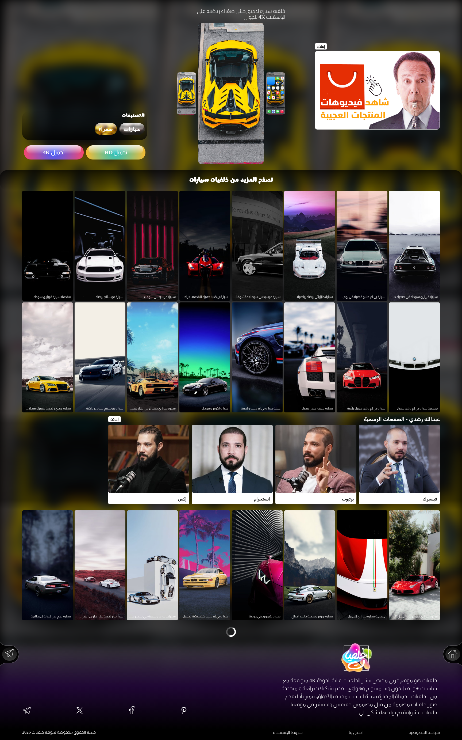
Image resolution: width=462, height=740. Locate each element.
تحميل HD (116, 152)
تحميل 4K (53, 152)
